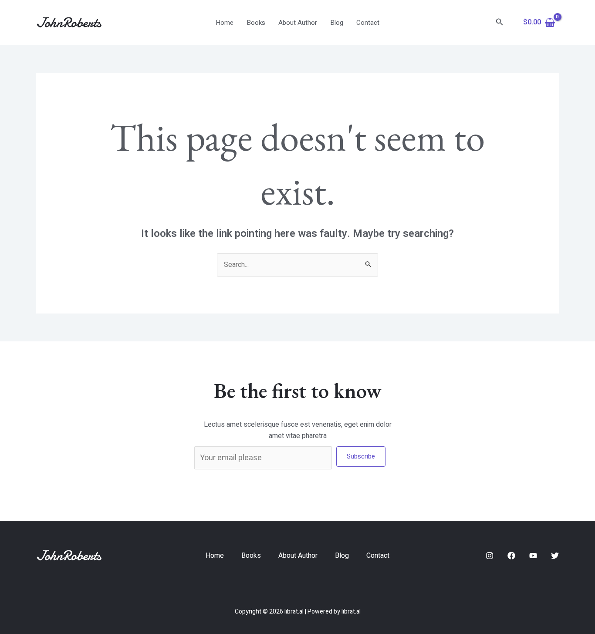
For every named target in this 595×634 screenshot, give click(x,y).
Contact (367, 22)
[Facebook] (511, 556)
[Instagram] (490, 556)
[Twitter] (555, 556)
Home (224, 22)
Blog (336, 22)
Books (256, 22)
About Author (297, 22)
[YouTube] (533, 556)
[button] (500, 23)
